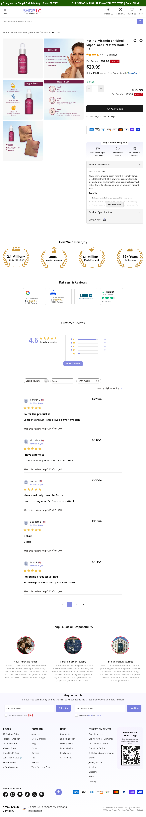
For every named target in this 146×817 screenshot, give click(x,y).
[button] (139, 73)
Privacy (98, 715)
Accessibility (66, 757)
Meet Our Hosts (39, 738)
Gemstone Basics (97, 748)
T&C (33, 757)
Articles (92, 767)
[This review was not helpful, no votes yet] (59, 428)
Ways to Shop (9, 748)
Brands (92, 757)
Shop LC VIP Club (11, 753)
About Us (36, 734)
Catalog (92, 781)
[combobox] (69, 21)
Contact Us (65, 734)
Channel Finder (10, 743)
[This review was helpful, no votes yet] (53, 428)
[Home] (37, 11)
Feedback (36, 762)
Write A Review (73, 363)
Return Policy (66, 748)
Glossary (93, 771)
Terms (90, 715)
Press (34, 748)
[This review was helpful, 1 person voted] (53, 469)
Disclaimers (65, 753)
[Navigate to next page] (83, 604)
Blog (34, 743)
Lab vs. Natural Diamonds (101, 738)
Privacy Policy (66, 743)
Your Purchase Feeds (41, 767)
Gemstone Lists (96, 734)
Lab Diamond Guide (98, 743)
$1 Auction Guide (11, 734)
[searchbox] (33, 381)
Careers (35, 753)
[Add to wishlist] (141, 41)
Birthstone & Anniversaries (101, 753)
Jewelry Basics (95, 762)
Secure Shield (9, 762)
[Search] (140, 21)
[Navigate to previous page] (62, 604)
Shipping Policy (67, 738)
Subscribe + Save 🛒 (12, 757)
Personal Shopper (11, 738)
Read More (113, 204)
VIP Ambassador (10, 767)
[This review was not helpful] (59, 469)
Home (91, 776)
